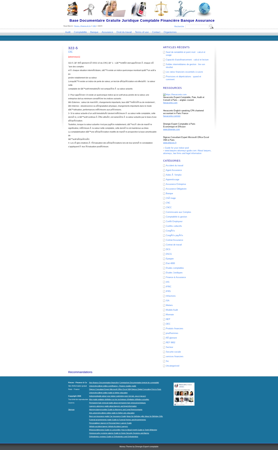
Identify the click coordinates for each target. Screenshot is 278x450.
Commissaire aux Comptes (178, 212)
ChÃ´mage (171, 198)
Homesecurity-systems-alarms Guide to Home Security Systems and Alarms (119, 433)
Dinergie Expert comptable (146, 447)
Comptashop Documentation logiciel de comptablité (139, 383)
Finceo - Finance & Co (82, 26)
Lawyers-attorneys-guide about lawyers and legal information (113, 406)
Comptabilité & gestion (176, 217)
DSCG (169, 254)
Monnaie (170, 314)
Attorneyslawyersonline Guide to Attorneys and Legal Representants (115, 409)
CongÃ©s (170, 230)
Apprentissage (172, 179)
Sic (167, 361)
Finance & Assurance (176, 277)
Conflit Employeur (174, 221)
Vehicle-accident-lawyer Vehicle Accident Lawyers (108, 426)
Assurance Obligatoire (176, 189)
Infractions (171, 296)
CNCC (169, 207)
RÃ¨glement (171, 338)
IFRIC (168, 286)
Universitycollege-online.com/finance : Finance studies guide (112, 386)
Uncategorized (172, 366)
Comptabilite (80, 32)
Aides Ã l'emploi (173, 175)
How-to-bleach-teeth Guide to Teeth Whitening (139, 430)
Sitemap (71, 409)
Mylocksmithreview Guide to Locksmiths (105, 430)
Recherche (179, 26)
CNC (94, 26)
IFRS (168, 291)
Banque (94, 32)
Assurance (107, 32)
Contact (156, 32)
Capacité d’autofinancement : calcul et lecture (187, 59)
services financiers (174, 356)
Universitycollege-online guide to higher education (108, 393)
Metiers (169, 305)
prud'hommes (172, 333)
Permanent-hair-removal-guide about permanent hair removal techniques (117, 403)
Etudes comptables (175, 268)
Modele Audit (172, 310)
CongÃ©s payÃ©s (174, 235)
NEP (168, 319)
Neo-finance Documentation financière (104, 383)
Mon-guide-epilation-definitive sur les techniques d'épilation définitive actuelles (119, 399)
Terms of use (142, 32)
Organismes (170, 32)
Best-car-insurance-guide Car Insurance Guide (107, 416)
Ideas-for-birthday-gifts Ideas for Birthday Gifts (144, 416)
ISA (167, 300)
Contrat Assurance (174, 240)
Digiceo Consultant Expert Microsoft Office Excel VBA (110, 389)
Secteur (169, 347)
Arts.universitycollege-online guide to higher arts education (111, 413)
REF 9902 (170, 342)
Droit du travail (124, 32)
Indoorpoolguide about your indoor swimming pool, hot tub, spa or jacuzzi (117, 396)
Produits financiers (174, 328)
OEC (168, 324)
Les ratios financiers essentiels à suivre (184, 72)
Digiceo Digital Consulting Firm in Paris (146, 389)
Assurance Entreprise (176, 184)
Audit (67, 32)
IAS (167, 282)
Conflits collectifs (174, 226)
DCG (168, 249)
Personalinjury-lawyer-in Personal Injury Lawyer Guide (110, 423)
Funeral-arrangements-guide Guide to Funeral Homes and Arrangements (117, 420)
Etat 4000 (170, 263)
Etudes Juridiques (174, 272)
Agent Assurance (174, 170)
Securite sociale (173, 352)
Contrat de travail (174, 244)
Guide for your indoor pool (177, 148)
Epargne (170, 258)
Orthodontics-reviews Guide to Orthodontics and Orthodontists (113, 436)
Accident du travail (174, 165)
